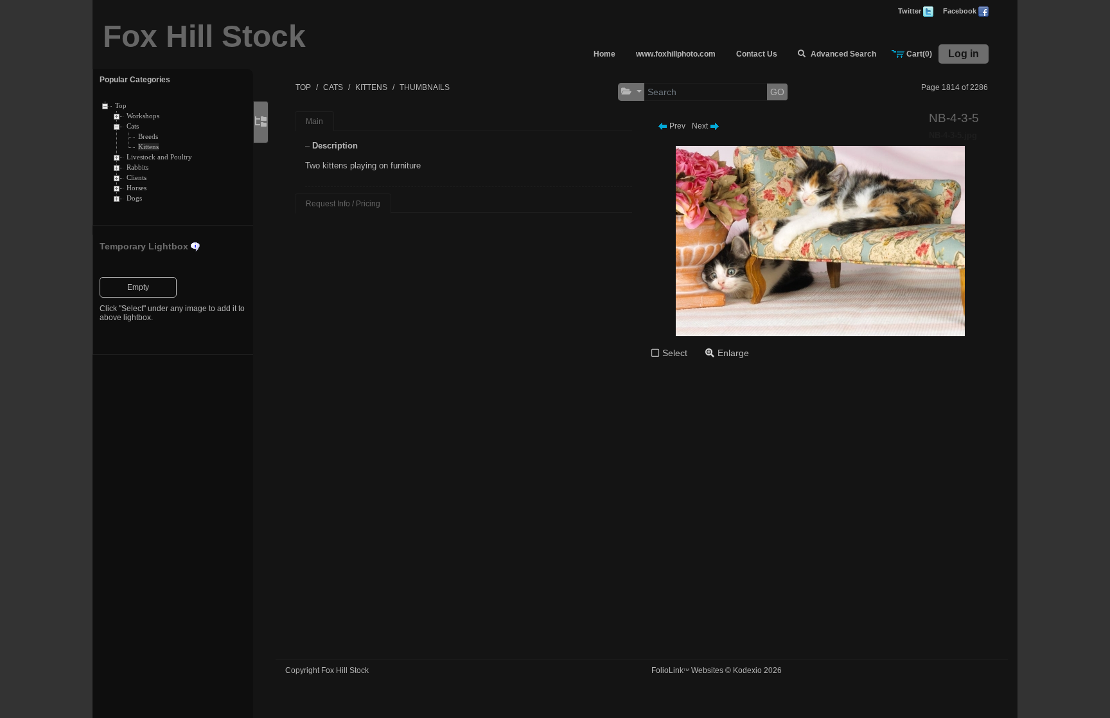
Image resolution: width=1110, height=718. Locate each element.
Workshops (143, 116)
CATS (333, 87)
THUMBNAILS (425, 87)
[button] (631, 91)
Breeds (148, 136)
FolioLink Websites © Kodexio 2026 (716, 670)
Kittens (148, 146)
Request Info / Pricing (343, 203)
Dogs (134, 198)
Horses (136, 188)
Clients (136, 177)
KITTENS (371, 87)
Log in (963, 53)
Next (701, 125)
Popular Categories (135, 79)
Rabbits (137, 167)
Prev (676, 125)
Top (121, 105)
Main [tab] (314, 121)
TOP (303, 87)
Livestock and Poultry (159, 157)
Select (674, 353)
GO (777, 92)
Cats (133, 126)
